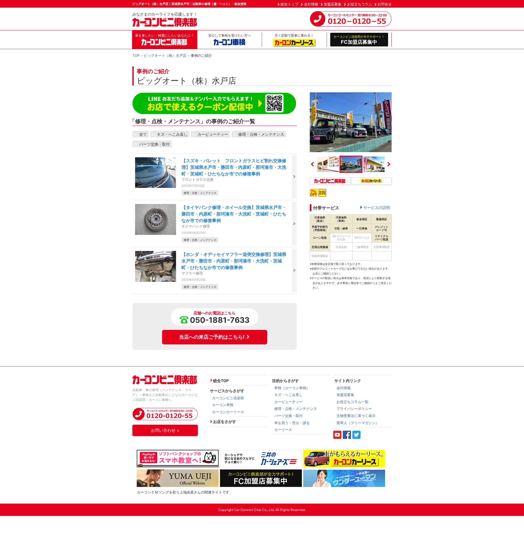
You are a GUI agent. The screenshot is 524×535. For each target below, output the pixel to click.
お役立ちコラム (359, 4)
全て (143, 134)
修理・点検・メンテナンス (261, 134)
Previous (312, 164)
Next (389, 164)
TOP (135, 55)
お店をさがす (224, 421)
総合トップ (289, 4)
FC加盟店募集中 (359, 40)
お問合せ (384, 4)
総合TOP (221, 380)
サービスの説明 (376, 207)
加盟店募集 (332, 4)
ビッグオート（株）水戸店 (165, 55)
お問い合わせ (163, 430)
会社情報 (311, 4)
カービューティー (213, 134)
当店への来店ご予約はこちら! (212, 337)
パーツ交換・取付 (154, 144)
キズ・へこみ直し (172, 134)
